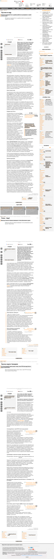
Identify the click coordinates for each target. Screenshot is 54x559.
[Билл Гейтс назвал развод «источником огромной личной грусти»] (42, 75)
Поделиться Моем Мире (1, 47)
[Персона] (42, 164)
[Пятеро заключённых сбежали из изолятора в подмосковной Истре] (42, 83)
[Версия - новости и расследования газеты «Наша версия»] (7, 2)
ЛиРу (32, 547)
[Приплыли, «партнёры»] (24, 198)
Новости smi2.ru (3, 360)
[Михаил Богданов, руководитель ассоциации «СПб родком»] (30, 329)
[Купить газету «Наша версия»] (15, 1)
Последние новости (46, 10)
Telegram (30, 547)
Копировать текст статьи (1, 59)
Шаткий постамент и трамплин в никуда (9, 408)
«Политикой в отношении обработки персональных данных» (31, 555)
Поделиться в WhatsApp (1, 53)
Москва (45, 8)
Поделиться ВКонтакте (1, 44)
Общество (28, 8)
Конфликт (22, 8)
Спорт (37, 8)
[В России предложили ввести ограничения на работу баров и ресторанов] (42, 91)
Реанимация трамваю (8, 54)
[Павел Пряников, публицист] (30, 312)
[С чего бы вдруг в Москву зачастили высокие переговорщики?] (4, 534)
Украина (13, 8)
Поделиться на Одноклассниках (1, 51)
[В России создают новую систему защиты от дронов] (42, 157)
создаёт (8, 285)
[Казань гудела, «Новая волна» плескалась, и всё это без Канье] (4, 352)
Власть (18, 8)
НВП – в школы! (50, 6)
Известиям (9, 64)
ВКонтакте (31, 547)
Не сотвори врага (39, 5)
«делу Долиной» (21, 420)
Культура (40, 8)
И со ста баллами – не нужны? (27, 6)
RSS (29, 547)
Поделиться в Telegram (1, 57)
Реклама (21, 2)
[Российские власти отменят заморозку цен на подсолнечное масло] (42, 62)
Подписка (17, 2)
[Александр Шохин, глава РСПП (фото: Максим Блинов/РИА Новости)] (31, 432)
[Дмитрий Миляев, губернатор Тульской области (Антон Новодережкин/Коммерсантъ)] (31, 483)
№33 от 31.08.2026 (18, 1)
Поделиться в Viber (1, 55)
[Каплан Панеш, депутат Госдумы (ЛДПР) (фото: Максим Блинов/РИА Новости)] (31, 506)
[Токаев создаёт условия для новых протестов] (24, 351)
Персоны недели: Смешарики (9, 259)
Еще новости (46, 47)
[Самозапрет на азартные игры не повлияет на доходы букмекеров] (24, 535)
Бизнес (32, 8)
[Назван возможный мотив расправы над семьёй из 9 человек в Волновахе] (31, 118)
